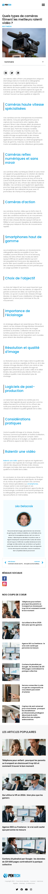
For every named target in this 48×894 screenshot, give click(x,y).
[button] (43, 4)
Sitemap (22, 883)
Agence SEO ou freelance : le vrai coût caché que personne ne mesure (33, 645)
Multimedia (7, 26)
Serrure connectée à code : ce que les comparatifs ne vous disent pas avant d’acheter (33, 688)
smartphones (32, 484)
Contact (33, 881)
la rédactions (30, 883)
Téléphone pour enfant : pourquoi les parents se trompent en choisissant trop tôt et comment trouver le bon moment (34, 606)
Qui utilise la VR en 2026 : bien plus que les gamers (32, 623)
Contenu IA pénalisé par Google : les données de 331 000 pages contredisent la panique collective (33, 667)
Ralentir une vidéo (10, 460)
